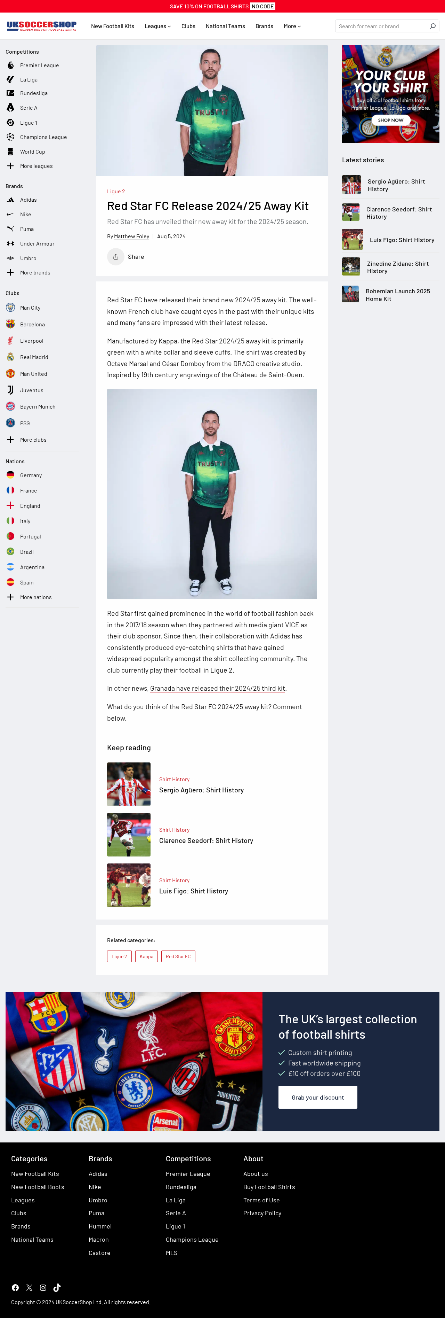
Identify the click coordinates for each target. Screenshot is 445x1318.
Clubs (18, 1213)
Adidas (280, 635)
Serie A (176, 1213)
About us (255, 1173)
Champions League (192, 1239)
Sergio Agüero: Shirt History (396, 185)
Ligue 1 (175, 1226)
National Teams (32, 1239)
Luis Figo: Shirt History (402, 240)
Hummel (100, 1226)
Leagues (23, 1200)
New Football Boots (37, 1187)
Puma (96, 1213)
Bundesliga (181, 1187)
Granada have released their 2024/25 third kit (217, 688)
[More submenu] (299, 26)
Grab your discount (318, 1097)
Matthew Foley (131, 236)
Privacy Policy (262, 1213)
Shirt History (174, 779)
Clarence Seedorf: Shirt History (399, 213)
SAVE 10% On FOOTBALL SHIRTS (222, 6)
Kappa (168, 340)
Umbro (98, 1200)
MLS (172, 1252)
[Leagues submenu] (169, 26)
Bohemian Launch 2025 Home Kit (398, 294)
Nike (95, 1187)
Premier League (188, 1173)
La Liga (176, 1200)
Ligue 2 (116, 191)
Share (136, 256)
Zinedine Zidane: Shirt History (398, 267)
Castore (100, 1252)
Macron (99, 1239)
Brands (21, 1226)
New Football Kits (35, 1173)
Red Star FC (178, 956)
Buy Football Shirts (269, 1187)
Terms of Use (261, 1200)
